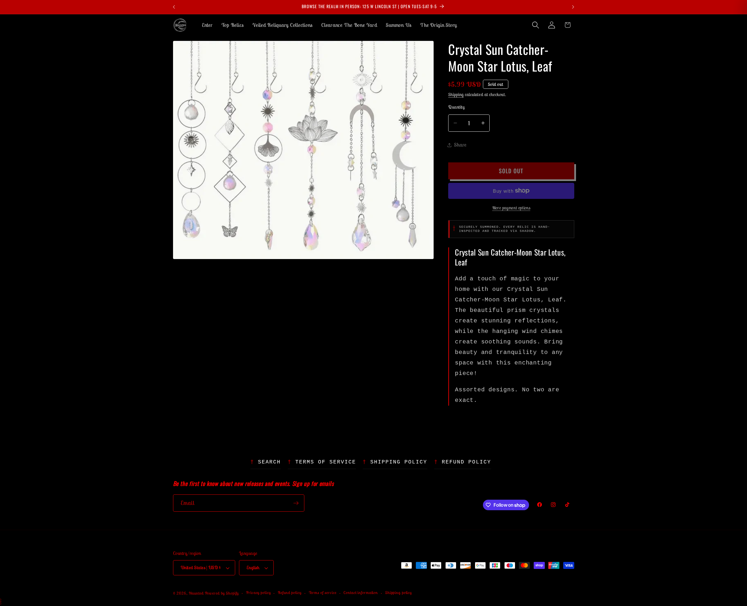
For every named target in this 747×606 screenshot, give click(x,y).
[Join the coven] (296, 503)
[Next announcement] (573, 7)
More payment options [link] (511, 208)
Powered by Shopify (222, 593)
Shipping (456, 94)
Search (269, 462)
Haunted (196, 593)
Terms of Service (325, 462)
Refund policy (289, 592)
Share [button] (460, 144)
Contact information (360, 592)
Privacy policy (258, 592)
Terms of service (322, 592)
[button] (536, 25)
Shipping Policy (398, 462)
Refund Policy (466, 462)
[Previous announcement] (173, 7)
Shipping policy (398, 592)
